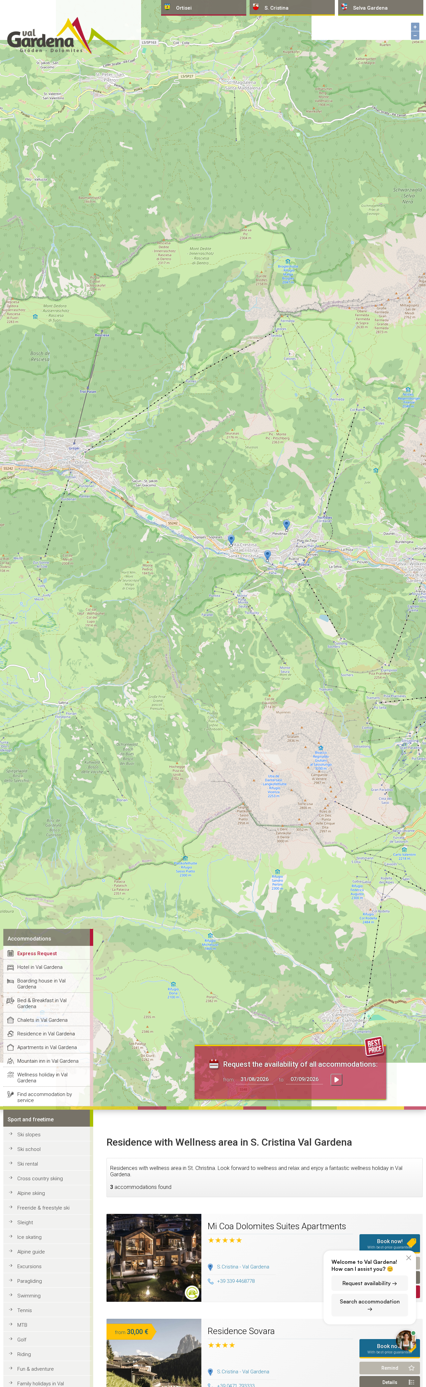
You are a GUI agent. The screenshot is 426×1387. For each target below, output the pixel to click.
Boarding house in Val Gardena (41, 984)
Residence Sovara (241, 1331)
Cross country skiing (40, 1179)
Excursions (29, 1266)
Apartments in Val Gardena (47, 1047)
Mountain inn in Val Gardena (48, 1061)
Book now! (389, 1243)
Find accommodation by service (44, 1097)
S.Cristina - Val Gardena (243, 1267)
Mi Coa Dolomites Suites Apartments (277, 1226)
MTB (22, 1325)
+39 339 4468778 (236, 1281)
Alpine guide (31, 1252)
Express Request (37, 954)
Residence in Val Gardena (46, 1034)
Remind (389, 1368)
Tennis (24, 1310)
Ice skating (29, 1237)
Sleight (25, 1223)
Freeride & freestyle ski (43, 1208)
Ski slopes (29, 1135)
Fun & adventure (35, 1369)
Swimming (29, 1296)
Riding (24, 1354)
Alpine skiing (31, 1193)
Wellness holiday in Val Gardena (42, 1078)
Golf (21, 1340)
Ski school (29, 1149)
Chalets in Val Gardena (42, 1020)
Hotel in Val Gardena (40, 967)
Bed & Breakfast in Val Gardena (42, 1003)
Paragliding (29, 1281)
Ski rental (27, 1164)
